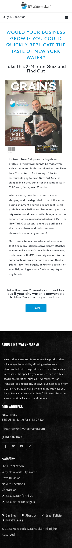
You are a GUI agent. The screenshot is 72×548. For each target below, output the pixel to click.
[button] (66, 17)
